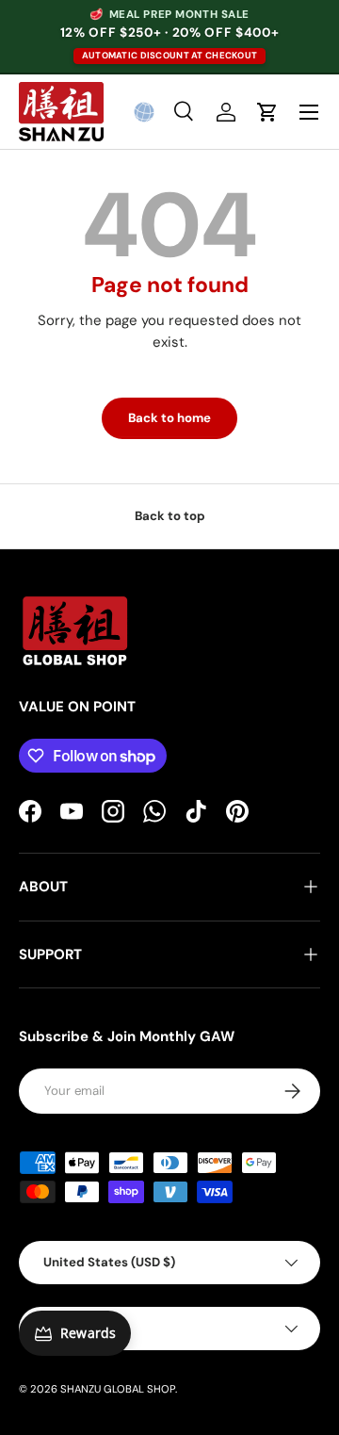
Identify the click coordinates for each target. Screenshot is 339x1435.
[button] (144, 112)
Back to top (170, 516)
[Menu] (309, 112)
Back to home (169, 418)
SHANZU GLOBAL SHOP (117, 1388)
